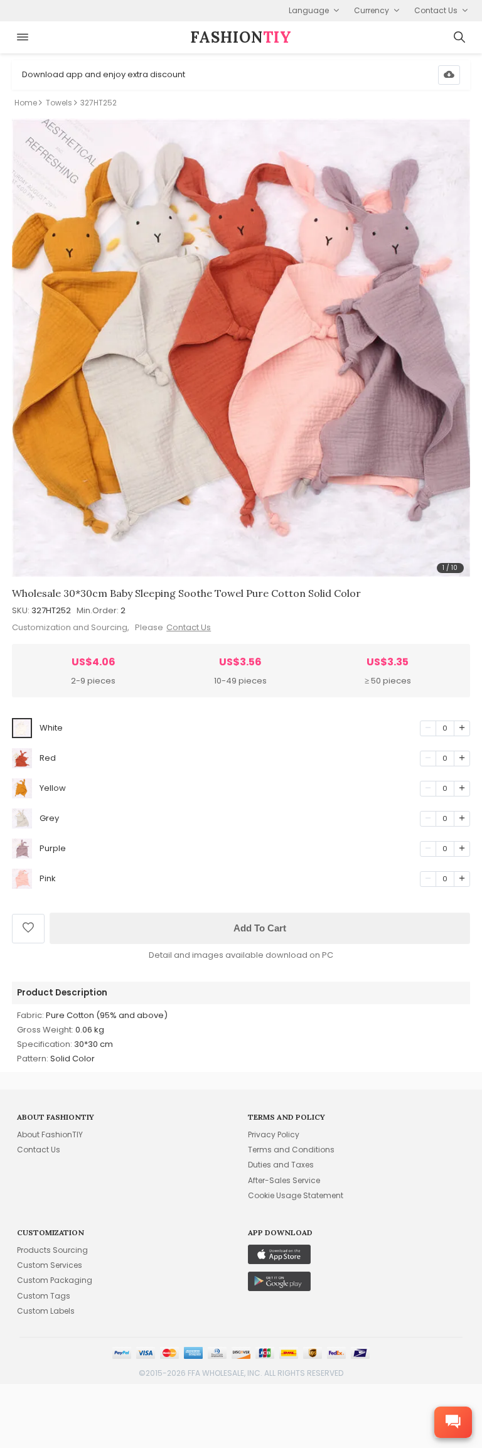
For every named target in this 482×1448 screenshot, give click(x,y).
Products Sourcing (52, 1250)
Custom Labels (46, 1311)
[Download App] (449, 75)
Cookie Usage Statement (295, 1195)
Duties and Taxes (281, 1164)
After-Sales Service (284, 1180)
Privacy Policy (273, 1134)
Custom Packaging (54, 1280)
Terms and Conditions (291, 1149)
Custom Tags (43, 1295)
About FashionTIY (50, 1134)
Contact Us (188, 627)
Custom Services (49, 1265)
